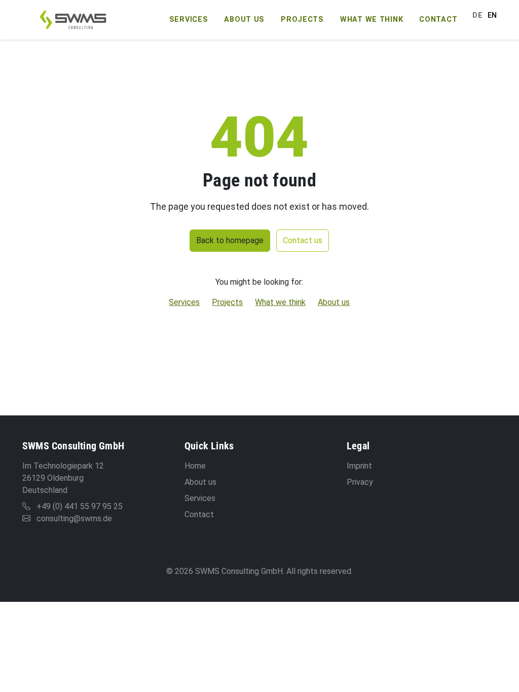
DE (477, 15)
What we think (371, 19)
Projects (302, 19)
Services (188, 19)
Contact (438, 19)
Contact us (302, 240)
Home (195, 466)
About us (244, 19)
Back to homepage (230, 240)
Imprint (359, 466)
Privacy (360, 482)
